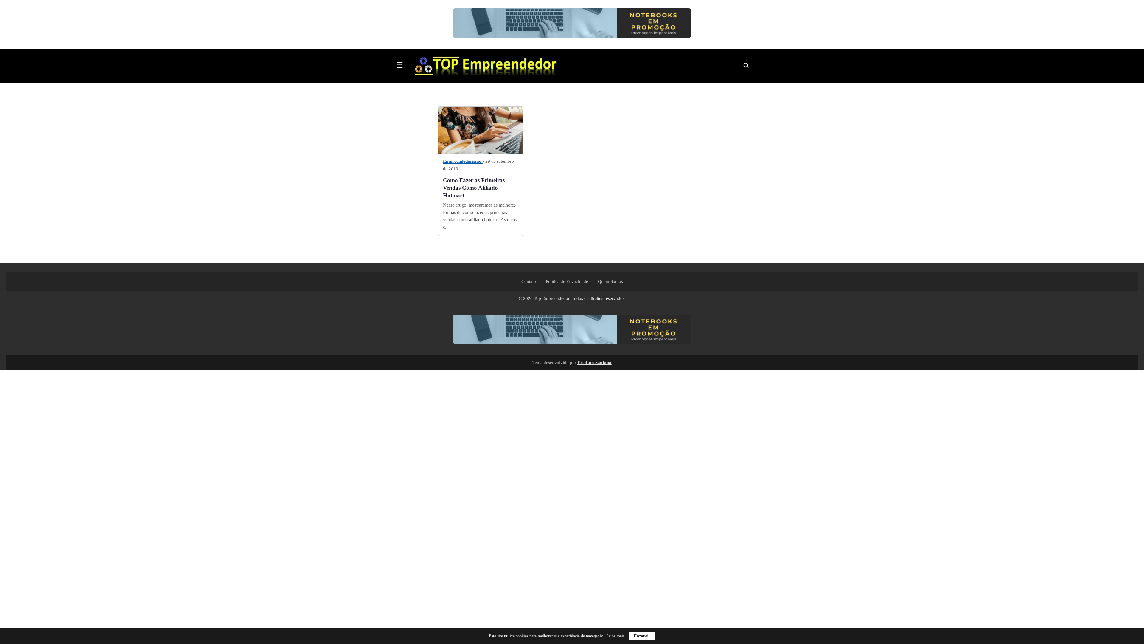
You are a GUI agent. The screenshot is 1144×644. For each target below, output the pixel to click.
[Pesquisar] (746, 65)
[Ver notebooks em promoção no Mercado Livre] (572, 24)
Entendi (642, 636)
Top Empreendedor (551, 298)
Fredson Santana (594, 362)
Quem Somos (610, 281)
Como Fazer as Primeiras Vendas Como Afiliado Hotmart (474, 188)
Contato (528, 281)
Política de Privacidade (567, 281)
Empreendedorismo (463, 161)
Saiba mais (615, 636)
